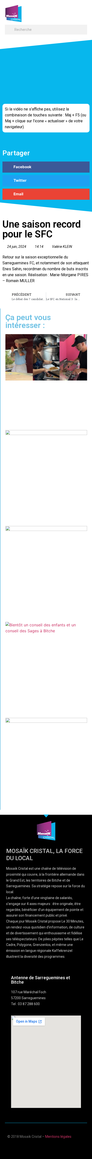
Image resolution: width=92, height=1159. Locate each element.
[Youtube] (41, 1147)
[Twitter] (51, 1147)
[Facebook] (32, 1147)
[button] (82, 11)
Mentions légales (58, 1137)
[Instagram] (60, 1147)
